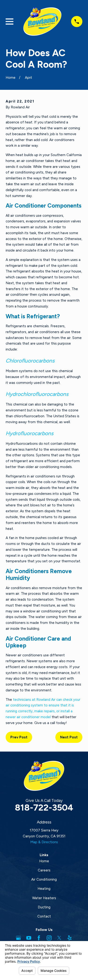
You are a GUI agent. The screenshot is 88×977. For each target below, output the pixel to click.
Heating (44, 888)
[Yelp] (69, 937)
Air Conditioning (44, 879)
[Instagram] (49, 937)
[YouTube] (28, 937)
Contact (44, 916)
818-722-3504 (44, 807)
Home (44, 861)
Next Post (69, 737)
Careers (44, 870)
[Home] (42, 21)
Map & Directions (44, 842)
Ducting (44, 907)
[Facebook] (38, 937)
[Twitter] (59, 937)
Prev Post (18, 737)
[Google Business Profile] (18, 937)
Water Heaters (44, 898)
